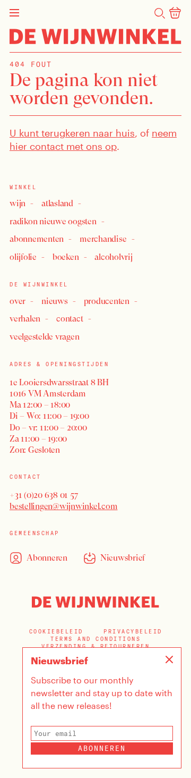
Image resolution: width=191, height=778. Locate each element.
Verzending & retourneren (95, 646)
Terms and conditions (95, 639)
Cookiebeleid (56, 631)
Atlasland (57, 203)
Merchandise (103, 239)
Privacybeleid (132, 631)
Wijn (17, 203)
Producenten (106, 301)
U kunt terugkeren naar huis (72, 133)
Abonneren (102, 748)
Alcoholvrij (113, 257)
